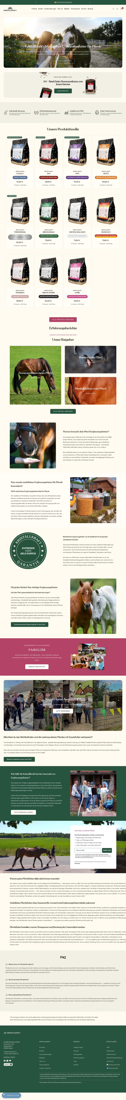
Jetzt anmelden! (46, 567)
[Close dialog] (93, 529)
